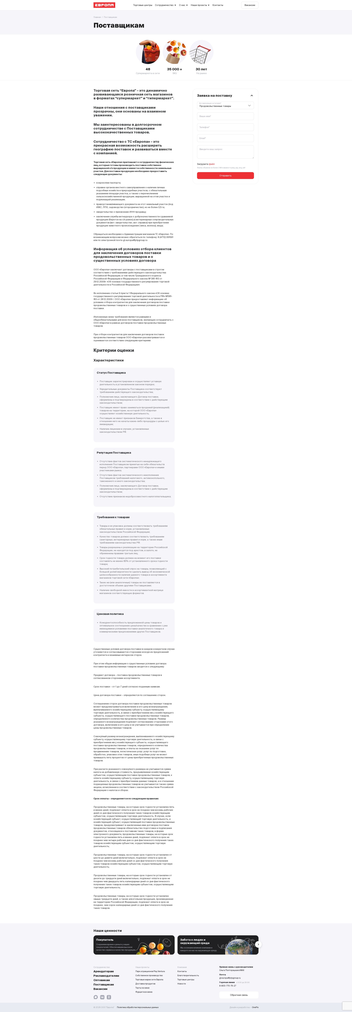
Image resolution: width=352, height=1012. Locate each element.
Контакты (217, 5)
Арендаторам (104, 971)
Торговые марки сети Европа (149, 979)
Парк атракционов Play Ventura (150, 971)
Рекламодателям (106, 975)
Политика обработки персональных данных (138, 1007)
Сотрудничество (164, 5)
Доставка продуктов (145, 984)
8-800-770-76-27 (227, 986)
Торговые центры (142, 5)
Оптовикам (102, 980)
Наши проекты (199, 5)
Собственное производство (149, 975)
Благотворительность (188, 975)
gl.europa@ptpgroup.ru (230, 978)
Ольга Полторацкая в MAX (231, 970)
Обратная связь (239, 995)
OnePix (255, 1007)
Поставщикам (104, 984)
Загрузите (206, 164)
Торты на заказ (142, 988)
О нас (182, 5)
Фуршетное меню (143, 992)
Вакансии (249, 5)
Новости (181, 984)
